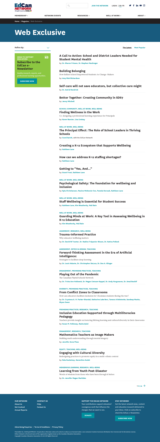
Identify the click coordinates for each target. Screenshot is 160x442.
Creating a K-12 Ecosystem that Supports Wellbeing (95, 145)
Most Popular (139, 47)
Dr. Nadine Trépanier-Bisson (91, 241)
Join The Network (100, 5)
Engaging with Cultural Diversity (82, 352)
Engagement (65, 270)
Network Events (53, 15)
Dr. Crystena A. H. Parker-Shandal (76, 299)
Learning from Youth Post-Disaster (83, 370)
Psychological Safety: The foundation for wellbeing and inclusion (97, 185)
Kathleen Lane (68, 149)
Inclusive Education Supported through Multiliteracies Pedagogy (97, 314)
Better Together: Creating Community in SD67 (91, 97)
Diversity (63, 288)
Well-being (97, 108)
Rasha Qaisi (83, 323)
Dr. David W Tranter (70, 241)
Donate (88, 415)
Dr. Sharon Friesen (70, 63)
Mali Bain (93, 205)
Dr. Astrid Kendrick (70, 89)
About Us (18, 403)
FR (123, 5)
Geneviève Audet (83, 359)
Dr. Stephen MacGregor (88, 63)
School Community (68, 108)
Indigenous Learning (69, 367)
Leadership (64, 230)
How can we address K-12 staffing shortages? (90, 157)
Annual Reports (21, 409)
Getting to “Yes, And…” (75, 168)
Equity (62, 349)
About (141, 15)
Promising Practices (81, 270)
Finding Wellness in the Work (79, 112)
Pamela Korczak (103, 190)
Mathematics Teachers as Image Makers (86, 334)
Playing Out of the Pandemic (79, 274)
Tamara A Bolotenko (117, 299)
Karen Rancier (68, 119)
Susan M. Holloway (70, 323)
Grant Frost (67, 172)
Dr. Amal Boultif (130, 281)
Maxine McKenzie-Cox (87, 190)
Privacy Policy (57, 426)
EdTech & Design (78, 249)
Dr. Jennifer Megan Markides (74, 378)
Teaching (91, 249)
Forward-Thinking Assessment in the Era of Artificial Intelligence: (95, 254)
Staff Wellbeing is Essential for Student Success (92, 201)
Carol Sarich (67, 137)
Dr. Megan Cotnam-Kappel (94, 281)
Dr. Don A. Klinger (105, 263)
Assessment (64, 249)
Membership (21, 15)
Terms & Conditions (42, 426)
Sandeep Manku (133, 299)
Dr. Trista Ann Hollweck (72, 281)
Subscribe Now (27, 81)
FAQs (39, 403)
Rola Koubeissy (68, 359)
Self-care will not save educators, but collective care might (100, 86)
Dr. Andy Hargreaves (114, 281)
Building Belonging (72, 70)
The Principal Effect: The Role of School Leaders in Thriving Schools (99, 132)
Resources (82, 15)
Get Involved (20, 406)
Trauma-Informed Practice (77, 234)
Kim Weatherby (81, 205)
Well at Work (113, 15)
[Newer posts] (143, 386)
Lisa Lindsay (80, 119)
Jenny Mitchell (68, 101)
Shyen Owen (64, 302)
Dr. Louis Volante (69, 263)
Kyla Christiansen (69, 190)
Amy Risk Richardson (71, 78)
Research (75, 230)
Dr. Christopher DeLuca (87, 263)
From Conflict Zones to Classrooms (83, 292)
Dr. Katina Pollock (111, 241)
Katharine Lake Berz (100, 299)
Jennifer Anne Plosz (70, 341)
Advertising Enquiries (23, 426)
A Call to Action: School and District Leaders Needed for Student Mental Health (98, 57)
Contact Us (41, 406)
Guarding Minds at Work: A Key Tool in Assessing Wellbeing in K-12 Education (102, 218)
